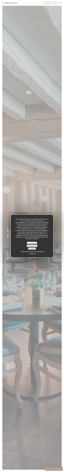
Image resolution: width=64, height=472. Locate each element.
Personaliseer (32, 248)
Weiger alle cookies (32, 245)
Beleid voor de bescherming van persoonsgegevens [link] (32, 251)
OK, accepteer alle (32, 242)
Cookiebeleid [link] (32, 253)
